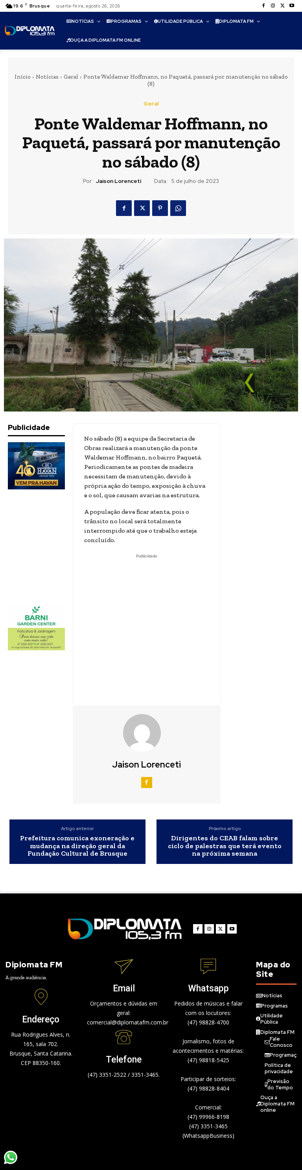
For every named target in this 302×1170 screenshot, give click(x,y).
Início (23, 76)
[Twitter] (282, 6)
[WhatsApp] (178, 208)
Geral (71, 76)
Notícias (47, 76)
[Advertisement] (47, 546)
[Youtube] (291, 6)
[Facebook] (263, 6)
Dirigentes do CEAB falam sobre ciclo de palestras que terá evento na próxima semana (225, 846)
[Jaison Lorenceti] (146, 733)
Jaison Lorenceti (118, 181)
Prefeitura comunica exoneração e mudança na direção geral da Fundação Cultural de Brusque (77, 846)
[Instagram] (273, 6)
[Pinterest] (160, 208)
